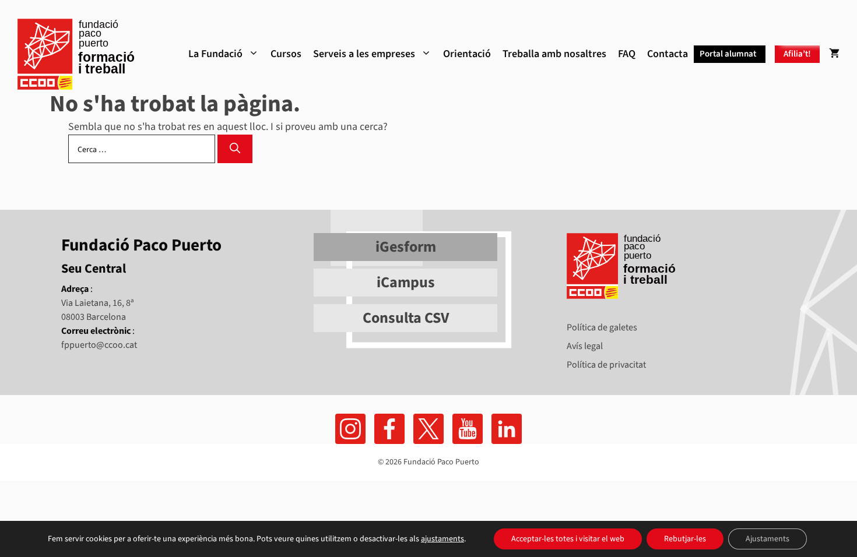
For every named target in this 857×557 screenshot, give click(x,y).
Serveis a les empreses (364, 54)
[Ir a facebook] (350, 429)
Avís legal (585, 346)
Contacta (667, 54)
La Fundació (215, 54)
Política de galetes (602, 327)
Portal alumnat (728, 54)
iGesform (405, 247)
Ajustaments (767, 539)
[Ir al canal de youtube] (467, 429)
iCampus (406, 282)
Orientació (467, 54)
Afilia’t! (797, 54)
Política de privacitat (606, 364)
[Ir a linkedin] (506, 429)
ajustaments (442, 539)
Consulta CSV (406, 318)
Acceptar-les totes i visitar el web (567, 539)
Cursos (286, 54)
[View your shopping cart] (834, 54)
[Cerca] (234, 149)
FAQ (626, 54)
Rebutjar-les (685, 539)
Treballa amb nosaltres (554, 54)
